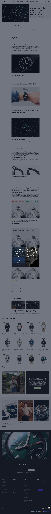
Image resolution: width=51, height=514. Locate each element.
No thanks (19, 264)
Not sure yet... (19, 262)
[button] (49, 508)
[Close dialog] (37, 247)
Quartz (19, 260)
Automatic (19, 258)
